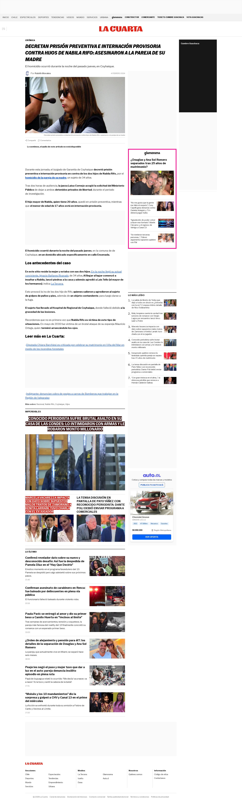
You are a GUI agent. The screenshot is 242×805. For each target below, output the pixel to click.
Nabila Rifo (49, 404)
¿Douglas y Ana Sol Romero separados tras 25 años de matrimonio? (149, 163)
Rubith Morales (43, 73)
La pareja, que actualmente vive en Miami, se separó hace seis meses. (54, 653)
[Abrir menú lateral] (4, 29)
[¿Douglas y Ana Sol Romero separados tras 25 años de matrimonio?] (152, 183)
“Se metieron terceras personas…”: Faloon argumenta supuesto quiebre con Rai (143, 238)
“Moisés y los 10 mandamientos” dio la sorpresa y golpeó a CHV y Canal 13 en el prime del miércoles (56, 697)
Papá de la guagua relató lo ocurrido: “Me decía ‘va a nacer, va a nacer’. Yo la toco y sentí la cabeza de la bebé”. (56, 680)
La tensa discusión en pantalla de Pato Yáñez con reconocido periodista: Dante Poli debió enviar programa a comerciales (101, 505)
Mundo (80, 17)
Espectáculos (28, 17)
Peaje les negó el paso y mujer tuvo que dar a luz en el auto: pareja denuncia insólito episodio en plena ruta (55, 670)
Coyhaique (59, 404)
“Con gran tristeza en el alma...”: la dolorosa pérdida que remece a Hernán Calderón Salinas (145, 380)
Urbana (104, 17)
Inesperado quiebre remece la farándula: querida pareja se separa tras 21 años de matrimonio (146, 355)
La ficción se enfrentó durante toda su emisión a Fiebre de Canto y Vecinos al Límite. (54, 707)
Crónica (30, 40)
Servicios (92, 17)
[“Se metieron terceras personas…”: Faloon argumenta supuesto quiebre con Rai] (166, 238)
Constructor (132, 17)
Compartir (32, 140)
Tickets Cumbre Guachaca (170, 17)
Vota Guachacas (195, 17)
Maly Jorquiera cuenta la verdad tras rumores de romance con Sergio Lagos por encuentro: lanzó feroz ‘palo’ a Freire (147, 317)
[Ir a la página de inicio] (121, 29)
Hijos (67, 404)
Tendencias (57, 17)
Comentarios (45, 140)
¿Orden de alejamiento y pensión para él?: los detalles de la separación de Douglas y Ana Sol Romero (55, 644)
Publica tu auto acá (152, 484)
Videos (70, 17)
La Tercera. (57, 283)
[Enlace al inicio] (152, 153)
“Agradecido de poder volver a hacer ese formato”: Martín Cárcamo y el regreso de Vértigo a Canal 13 (143, 224)
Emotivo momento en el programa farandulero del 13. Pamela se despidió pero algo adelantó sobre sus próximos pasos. (55, 572)
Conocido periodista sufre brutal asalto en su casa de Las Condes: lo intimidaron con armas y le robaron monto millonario (147, 344)
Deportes (43, 17)
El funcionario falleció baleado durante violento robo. (52, 599)
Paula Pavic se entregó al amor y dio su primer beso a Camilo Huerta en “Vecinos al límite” (55, 615)
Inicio (6, 17)
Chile (14, 17)
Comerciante (148, 17)
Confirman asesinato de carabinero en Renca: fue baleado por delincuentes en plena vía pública (55, 591)
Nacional (40, 404)
